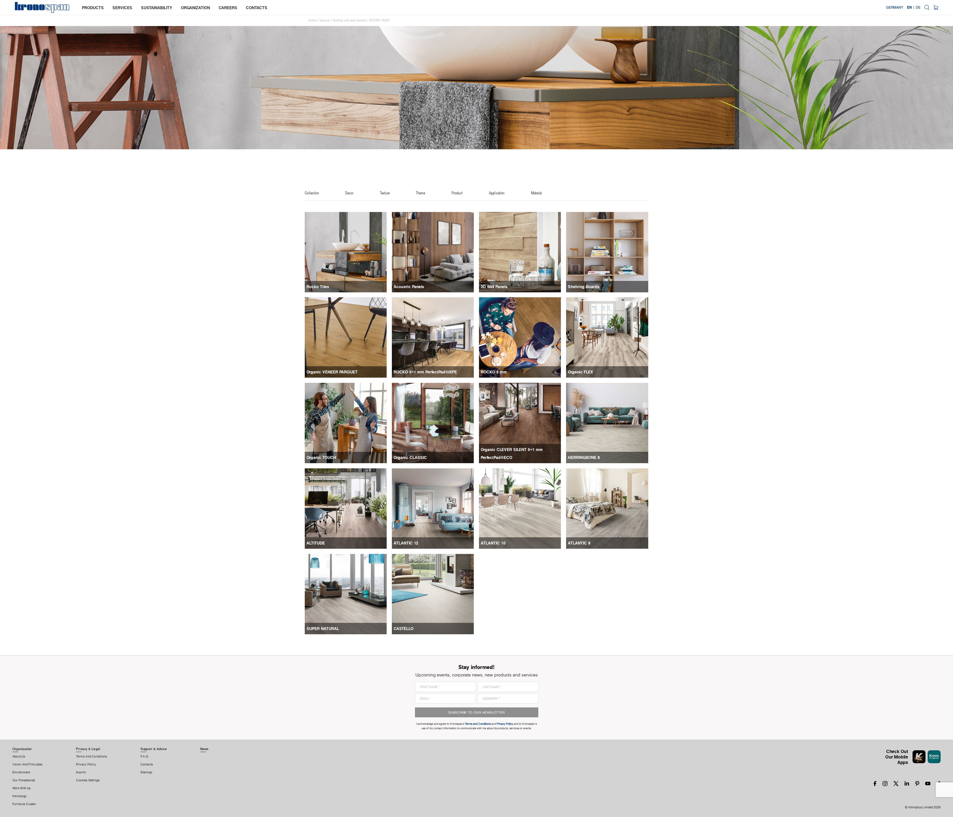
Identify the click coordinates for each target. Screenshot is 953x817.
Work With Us (21, 788)
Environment (21, 772)
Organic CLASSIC (410, 457)
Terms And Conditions (91, 756)
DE (918, 7)
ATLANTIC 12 (406, 543)
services (122, 8)
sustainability (156, 8)
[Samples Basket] (935, 7)
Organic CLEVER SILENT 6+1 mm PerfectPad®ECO (512, 453)
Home (312, 20)
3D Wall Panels (494, 287)
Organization (22, 748)
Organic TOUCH (321, 457)
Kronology (19, 796)
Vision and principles (27, 764)
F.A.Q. (144, 756)
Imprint (81, 772)
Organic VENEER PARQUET (332, 372)
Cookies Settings (88, 780)
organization (195, 8)
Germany (894, 7)
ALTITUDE (315, 543)
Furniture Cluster (24, 804)
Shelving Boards (583, 287)
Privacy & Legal (88, 748)
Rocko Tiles (379, 20)
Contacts (146, 764)
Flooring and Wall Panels (349, 20)
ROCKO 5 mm (494, 372)
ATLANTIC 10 (493, 543)
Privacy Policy (86, 764)
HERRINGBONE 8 (584, 457)
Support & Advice (153, 748)
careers (228, 8)
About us (18, 756)
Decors (324, 20)
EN (909, 7)
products (93, 8)
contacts (256, 8)
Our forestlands (23, 780)
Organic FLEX (580, 372)
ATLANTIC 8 (579, 543)
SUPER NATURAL (322, 629)
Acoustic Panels (409, 287)
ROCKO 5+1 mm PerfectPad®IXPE (425, 372)
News (204, 748)
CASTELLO (403, 629)
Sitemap (146, 772)
